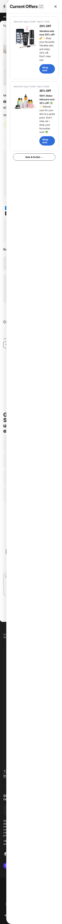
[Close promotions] (55, 6)
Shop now (45, 69)
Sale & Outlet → (34, 157)
